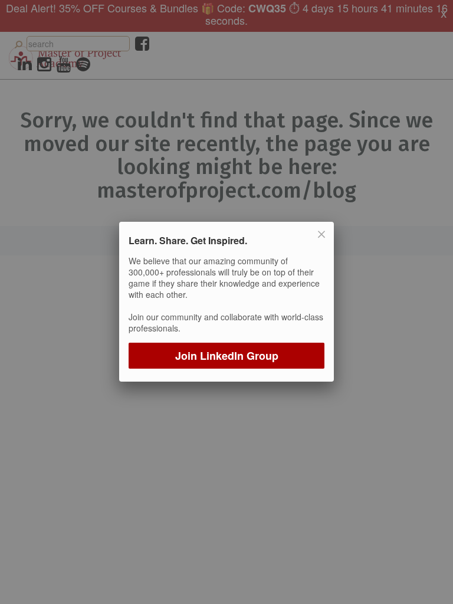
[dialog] (226, 302)
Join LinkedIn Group (226, 356)
